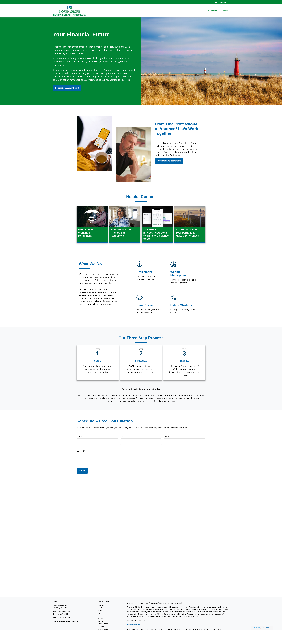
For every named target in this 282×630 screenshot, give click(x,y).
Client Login (222, 2)
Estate (100, 610)
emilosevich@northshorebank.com (65, 621)
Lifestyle (101, 621)
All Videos (101, 626)
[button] (200, 11)
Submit (82, 470)
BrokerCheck (177, 603)
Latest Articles (103, 624)
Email (122, 436)
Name (79, 436)
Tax (99, 616)
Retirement (102, 605)
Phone (167, 436)
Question (81, 450)
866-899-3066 (63, 605)
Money (100, 618)
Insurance (101, 613)
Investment (102, 608)
